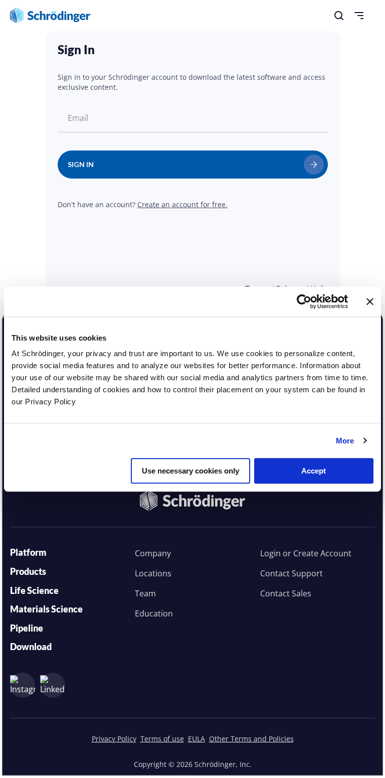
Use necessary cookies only (190, 470)
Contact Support (291, 573)
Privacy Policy (114, 738)
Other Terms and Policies (251, 738)
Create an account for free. (182, 204)
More (345, 440)
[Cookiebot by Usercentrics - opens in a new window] (304, 301)
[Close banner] (369, 301)
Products (28, 571)
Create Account (322, 553)
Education (154, 613)
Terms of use (162, 738)
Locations (153, 573)
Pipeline (26, 628)
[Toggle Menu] (359, 16)
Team (145, 593)
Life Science (34, 590)
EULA (196, 738)
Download (31, 646)
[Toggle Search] (339, 16)
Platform (28, 552)
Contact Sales (285, 593)
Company (153, 553)
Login (270, 553)
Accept (313, 470)
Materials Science (46, 608)
